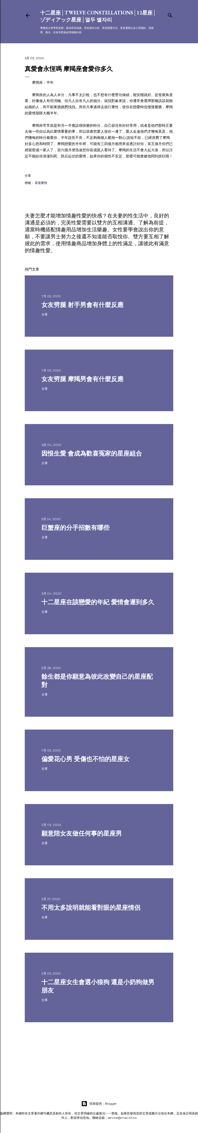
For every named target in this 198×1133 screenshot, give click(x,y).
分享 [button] (28, 175)
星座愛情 (41, 183)
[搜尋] (170, 14)
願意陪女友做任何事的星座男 (82, 833)
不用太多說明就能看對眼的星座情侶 (91, 907)
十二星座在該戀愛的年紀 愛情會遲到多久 (98, 602)
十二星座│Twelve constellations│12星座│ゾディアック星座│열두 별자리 (98, 16)
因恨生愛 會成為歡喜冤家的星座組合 (92, 453)
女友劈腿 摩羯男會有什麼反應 (82, 379)
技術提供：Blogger (103, 1103)
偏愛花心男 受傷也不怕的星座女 (86, 759)
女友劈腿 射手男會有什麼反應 (82, 305)
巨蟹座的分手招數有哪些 (76, 527)
